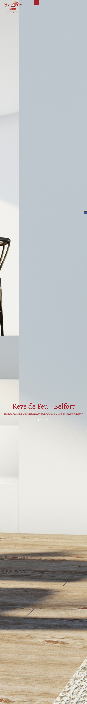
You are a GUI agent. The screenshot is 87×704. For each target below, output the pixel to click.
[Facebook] (85, 213)
